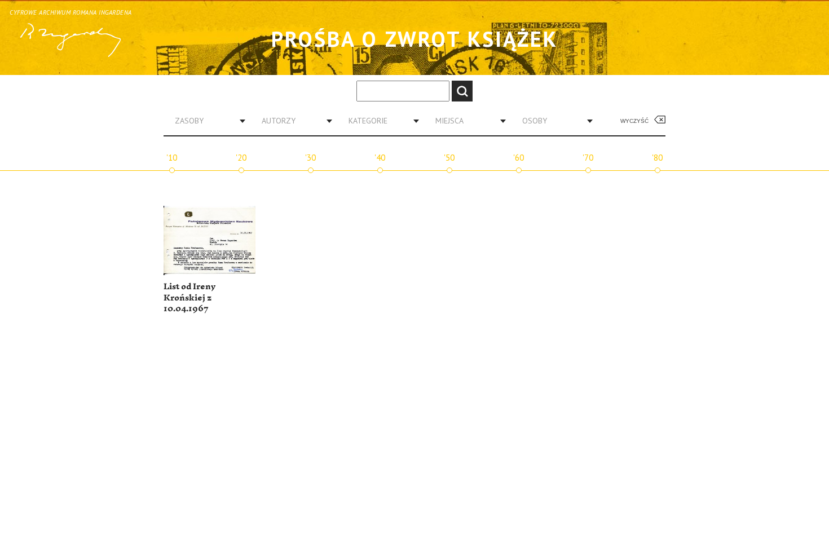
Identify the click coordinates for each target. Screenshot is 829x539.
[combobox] (206, 121)
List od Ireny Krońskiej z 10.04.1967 (189, 298)
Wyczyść (634, 121)
